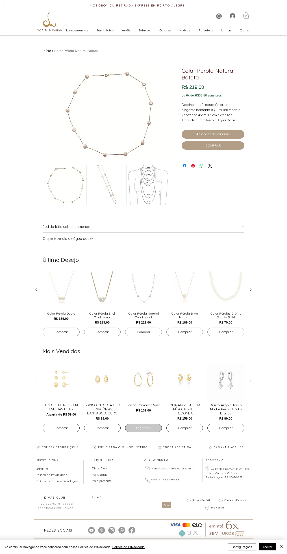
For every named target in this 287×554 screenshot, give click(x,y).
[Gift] (159, 447)
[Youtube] (91, 530)
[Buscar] (219, 16)
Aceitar (267, 547)
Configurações (242, 547)
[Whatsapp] (121, 530)
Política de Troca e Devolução (54, 481)
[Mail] (147, 468)
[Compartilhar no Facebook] (184, 166)
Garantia (42, 468)
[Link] (38, 447)
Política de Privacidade (51, 475)
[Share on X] (210, 166)
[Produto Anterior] (36, 289)
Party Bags (99, 474)
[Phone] (147, 480)
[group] (143, 304)
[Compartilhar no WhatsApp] (201, 166)
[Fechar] (281, 546)
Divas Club (99, 468)
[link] (246, 15)
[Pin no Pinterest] (193, 166)
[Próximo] (282, 6)
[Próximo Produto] (250, 289)
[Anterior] (4, 6)
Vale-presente (102, 481)
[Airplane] (95, 448)
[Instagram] (111, 530)
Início (47, 51)
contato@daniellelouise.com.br (173, 468)
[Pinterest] (101, 530)
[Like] (210, 447)
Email (96, 497)
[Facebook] (131, 530)
